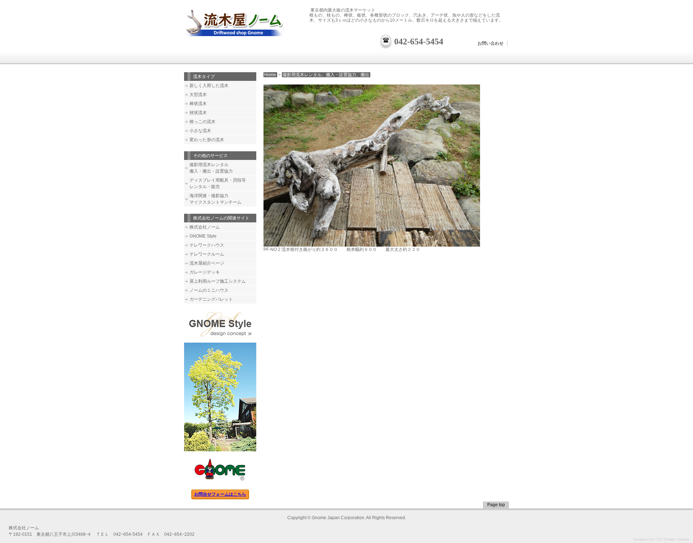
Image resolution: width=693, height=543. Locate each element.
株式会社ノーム (204, 227)
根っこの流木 (202, 121)
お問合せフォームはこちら (220, 494)
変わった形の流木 (206, 139)
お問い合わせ (491, 43)
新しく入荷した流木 (208, 85)
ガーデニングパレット (211, 299)
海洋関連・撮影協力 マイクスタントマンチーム (215, 199)
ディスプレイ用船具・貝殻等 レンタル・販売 (217, 183)
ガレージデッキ (204, 272)
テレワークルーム (206, 254)
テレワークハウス (206, 245)
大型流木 (198, 94)
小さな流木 (200, 130)
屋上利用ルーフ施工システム (217, 281)
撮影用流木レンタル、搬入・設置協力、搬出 (326, 74)
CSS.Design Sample (672, 539)
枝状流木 (198, 112)
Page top (496, 504)
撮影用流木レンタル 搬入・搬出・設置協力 (211, 168)
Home (270, 74)
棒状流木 (198, 103)
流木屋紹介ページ (206, 263)
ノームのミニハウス (208, 290)
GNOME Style (203, 236)
